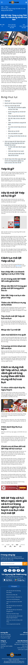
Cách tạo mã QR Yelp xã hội (12, 105)
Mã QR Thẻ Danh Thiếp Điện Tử (14, 597)
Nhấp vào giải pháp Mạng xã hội (16, 116)
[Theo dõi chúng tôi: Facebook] (18, 570)
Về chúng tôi (4, 642)
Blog (6, 7)
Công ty (3, 641)
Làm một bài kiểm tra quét (15, 133)
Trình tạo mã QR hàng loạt (13, 599)
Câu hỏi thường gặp (5, 634)
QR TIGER (18, 266)
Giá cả (2, 648)
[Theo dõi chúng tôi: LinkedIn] (5, 570)
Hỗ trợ (25, 632)
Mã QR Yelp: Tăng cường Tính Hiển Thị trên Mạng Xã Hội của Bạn (13, 9)
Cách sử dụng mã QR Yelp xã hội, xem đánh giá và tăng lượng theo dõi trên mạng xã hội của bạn (15, 143)
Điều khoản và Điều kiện (21, 642)
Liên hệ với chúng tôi (6, 636)
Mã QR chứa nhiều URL (11, 594)
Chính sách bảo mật (22, 648)
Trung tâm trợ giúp (5, 638)
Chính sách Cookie (22, 649)
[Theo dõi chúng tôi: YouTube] (9, 570)
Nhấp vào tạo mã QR (13, 131)
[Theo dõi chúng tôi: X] (22, 570)
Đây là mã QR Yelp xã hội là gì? (13, 103)
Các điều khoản (22, 641)
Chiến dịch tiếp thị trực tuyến (16, 151)
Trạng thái (3, 644)
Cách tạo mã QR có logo (12, 613)
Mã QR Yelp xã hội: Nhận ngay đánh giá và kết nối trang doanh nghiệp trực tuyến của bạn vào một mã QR (15, 160)
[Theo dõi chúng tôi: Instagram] (14, 570)
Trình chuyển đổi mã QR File (13, 624)
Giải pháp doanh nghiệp (6, 646)
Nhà (2, 7)
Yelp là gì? (7, 101)
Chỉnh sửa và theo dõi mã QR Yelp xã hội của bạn (16, 154)
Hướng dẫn (4, 632)
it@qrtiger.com (23, 634)
